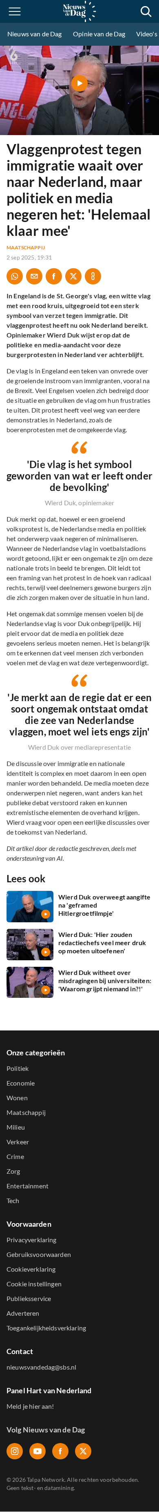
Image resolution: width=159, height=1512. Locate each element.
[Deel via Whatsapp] (15, 276)
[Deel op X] (73, 276)
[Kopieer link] (93, 276)
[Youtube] (37, 1451)
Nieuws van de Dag (34, 34)
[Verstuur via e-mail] (34, 276)
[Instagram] (15, 1451)
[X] (83, 1451)
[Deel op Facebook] (54, 276)
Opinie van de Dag (99, 34)
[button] (15, 11)
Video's (146, 34)
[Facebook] (60, 1451)
